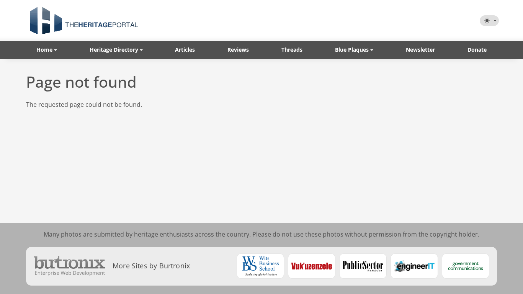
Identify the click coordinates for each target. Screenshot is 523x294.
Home (44, 49)
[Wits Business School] (260, 266)
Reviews (238, 49)
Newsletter (420, 49)
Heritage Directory (114, 49)
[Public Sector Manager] (363, 266)
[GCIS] (465, 266)
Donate (477, 49)
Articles (185, 49)
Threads (291, 49)
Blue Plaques (352, 49)
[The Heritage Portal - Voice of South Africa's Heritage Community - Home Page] (84, 20)
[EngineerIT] (414, 266)
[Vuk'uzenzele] (311, 266)
